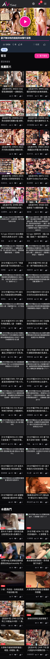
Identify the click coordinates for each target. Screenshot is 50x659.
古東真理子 (30, 654)
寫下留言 (43, 56)
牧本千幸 (30, 154)
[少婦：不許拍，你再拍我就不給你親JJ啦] (12, 580)
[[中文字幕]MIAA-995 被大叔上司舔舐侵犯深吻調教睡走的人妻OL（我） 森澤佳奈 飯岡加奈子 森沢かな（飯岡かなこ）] (12, 282)
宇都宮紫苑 (30, 444)
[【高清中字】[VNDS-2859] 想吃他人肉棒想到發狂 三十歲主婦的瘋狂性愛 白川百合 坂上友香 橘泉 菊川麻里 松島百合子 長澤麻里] (12, 166)
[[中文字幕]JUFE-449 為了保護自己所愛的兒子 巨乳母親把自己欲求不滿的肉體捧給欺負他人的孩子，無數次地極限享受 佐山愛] (12, 340)
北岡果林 (4, 212)
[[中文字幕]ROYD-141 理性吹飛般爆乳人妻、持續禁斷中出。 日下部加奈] (12, 311)
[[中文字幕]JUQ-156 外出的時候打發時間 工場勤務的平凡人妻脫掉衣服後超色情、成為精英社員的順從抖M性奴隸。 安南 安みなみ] (12, 398)
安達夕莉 (30, 328)
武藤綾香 (30, 415)
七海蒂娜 (30, 538)
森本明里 (30, 183)
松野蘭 (3, 270)
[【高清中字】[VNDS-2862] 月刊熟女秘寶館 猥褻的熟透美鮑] (12, 137)
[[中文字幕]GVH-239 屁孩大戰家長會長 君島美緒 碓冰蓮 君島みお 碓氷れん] (12, 456)
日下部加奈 (4, 328)
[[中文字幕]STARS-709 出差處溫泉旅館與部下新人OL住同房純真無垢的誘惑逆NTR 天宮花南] (12, 369)
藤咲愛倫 (30, 96)
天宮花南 (4, 386)
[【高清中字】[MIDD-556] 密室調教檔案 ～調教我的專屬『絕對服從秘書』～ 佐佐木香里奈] (12, 79)
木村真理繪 (30, 125)
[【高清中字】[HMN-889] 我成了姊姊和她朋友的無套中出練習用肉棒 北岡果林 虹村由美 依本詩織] (12, 195)
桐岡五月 (4, 125)
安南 (2, 415)
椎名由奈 (30, 502)
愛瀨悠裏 (30, 299)
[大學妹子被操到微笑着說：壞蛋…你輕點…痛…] (12, 638)
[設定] (33, 3)
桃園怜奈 (30, 270)
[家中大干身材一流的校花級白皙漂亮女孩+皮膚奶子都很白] (12, 522)
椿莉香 (29, 212)
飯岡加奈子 (4, 299)
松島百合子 (4, 183)
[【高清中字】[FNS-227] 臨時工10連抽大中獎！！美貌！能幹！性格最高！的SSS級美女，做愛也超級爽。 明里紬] (12, 609)
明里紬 (3, 625)
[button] (25, 21)
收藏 (36, 45)
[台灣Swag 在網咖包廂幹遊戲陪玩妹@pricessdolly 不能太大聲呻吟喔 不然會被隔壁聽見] (12, 551)
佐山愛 (3, 357)
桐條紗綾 (30, 357)
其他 (2, 241)
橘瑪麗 (29, 386)
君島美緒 (4, 473)
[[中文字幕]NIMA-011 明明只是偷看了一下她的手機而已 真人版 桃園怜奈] (12, 427)
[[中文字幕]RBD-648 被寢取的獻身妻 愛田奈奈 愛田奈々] (12, 485)
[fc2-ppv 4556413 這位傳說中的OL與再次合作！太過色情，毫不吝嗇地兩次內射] (12, 224)
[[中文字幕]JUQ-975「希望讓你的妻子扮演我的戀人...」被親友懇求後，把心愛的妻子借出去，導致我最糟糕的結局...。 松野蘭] (12, 253)
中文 (4, 50)
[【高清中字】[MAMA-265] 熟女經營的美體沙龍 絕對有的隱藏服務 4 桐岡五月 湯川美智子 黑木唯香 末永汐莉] (12, 108)
